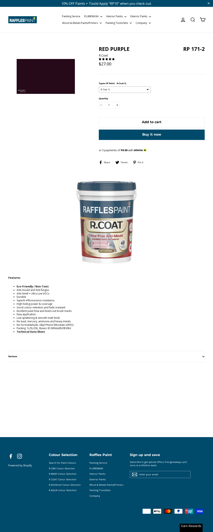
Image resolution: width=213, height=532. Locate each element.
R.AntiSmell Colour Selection (65, 484)
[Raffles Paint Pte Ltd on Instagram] (19, 456)
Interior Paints (114, 16)
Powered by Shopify (20, 465)
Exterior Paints (139, 16)
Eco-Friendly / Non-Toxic (33, 286)
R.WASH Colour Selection (63, 473)
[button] (107, 59)
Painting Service (71, 16)
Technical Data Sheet (31, 331)
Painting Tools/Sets (117, 23)
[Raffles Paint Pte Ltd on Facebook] (10, 456)
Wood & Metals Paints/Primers (80, 23)
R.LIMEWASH (91, 16)
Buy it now (151, 134)
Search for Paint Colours (62, 462)
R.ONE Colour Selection (62, 468)
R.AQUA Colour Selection (63, 490)
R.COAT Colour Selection (62, 479)
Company (142, 23)
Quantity (103, 98)
